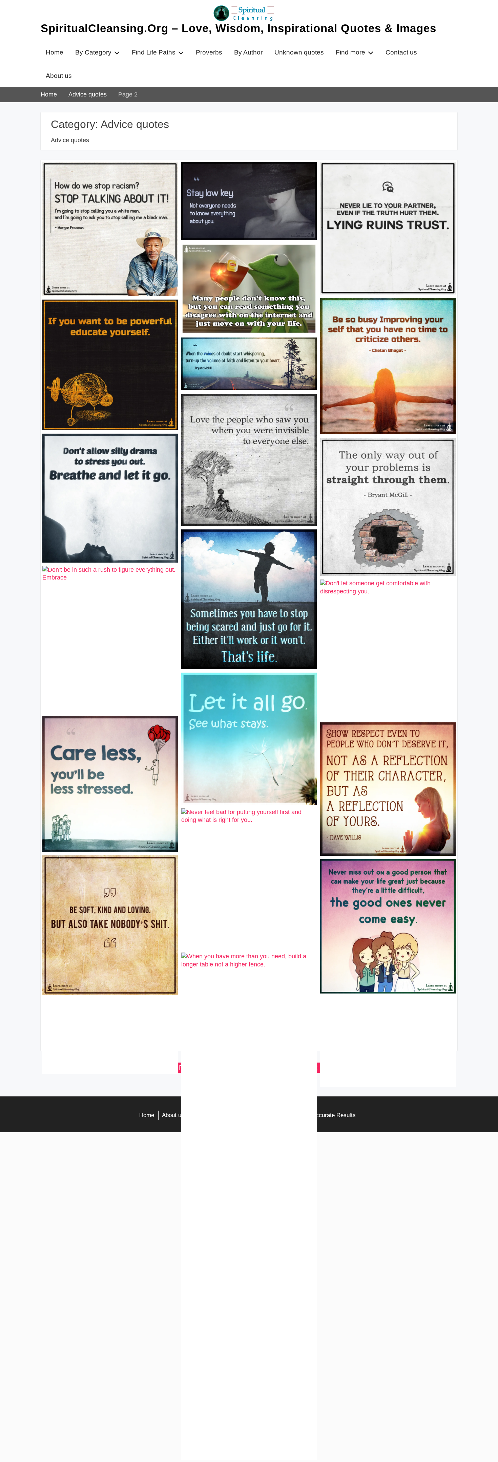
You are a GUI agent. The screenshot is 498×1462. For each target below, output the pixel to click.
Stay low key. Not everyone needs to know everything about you (243, 176)
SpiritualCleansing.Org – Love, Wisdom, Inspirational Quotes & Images (238, 28)
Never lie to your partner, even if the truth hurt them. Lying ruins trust (387, 176)
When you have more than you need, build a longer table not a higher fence (244, 967)
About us (59, 75)
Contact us (401, 52)
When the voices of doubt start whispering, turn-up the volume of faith (245, 352)
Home (54, 52)
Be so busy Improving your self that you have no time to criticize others (386, 313)
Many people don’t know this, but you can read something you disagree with (245, 258)
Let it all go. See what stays (229, 683)
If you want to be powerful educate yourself (100, 314)
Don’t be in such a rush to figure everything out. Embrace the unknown (106, 581)
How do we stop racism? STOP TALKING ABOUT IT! (96, 176)
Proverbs (209, 52)
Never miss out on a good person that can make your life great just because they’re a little (383, 878)
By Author (248, 52)
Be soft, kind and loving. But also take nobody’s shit (105, 870)
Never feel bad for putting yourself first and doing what (244, 823)
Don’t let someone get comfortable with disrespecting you (385, 594)
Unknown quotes (299, 52)
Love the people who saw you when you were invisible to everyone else (248, 408)
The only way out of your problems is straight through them (382, 452)
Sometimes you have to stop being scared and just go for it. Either (240, 544)
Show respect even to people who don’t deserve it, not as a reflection (386, 737)
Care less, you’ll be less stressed (98, 726)
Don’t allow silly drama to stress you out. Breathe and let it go (109, 448)
